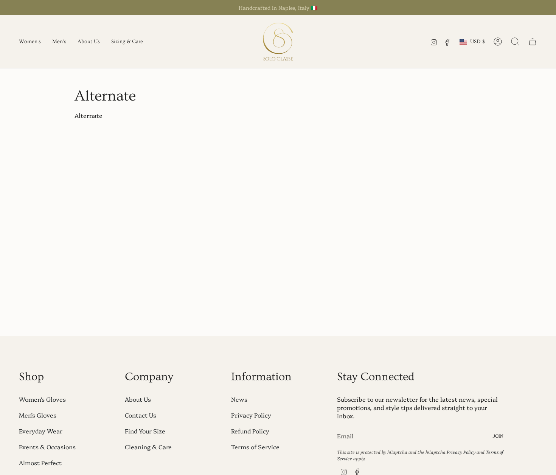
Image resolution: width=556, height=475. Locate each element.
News (239, 399)
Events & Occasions (47, 447)
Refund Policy (250, 431)
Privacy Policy (251, 415)
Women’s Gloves (42, 399)
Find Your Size (145, 431)
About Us (138, 399)
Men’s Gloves (37, 415)
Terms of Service (255, 447)
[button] (30, 41)
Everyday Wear (40, 431)
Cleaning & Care (148, 447)
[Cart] (532, 41)
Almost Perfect (40, 462)
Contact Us (140, 415)
